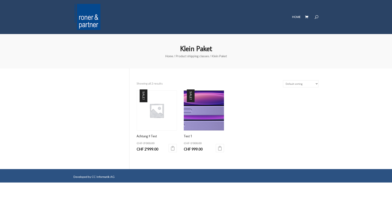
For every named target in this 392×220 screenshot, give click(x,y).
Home (296, 17)
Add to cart (173, 148)
